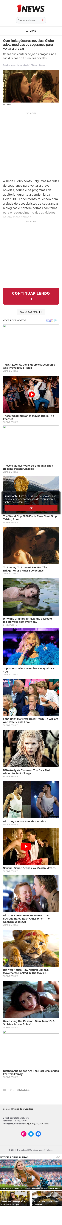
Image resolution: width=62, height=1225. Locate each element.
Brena (42, 65)
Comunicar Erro (29, 312)
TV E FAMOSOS (19, 1090)
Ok (31, 508)
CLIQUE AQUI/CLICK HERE (36, 1123)
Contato (7, 1109)
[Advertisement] (31, 145)
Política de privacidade (22, 1109)
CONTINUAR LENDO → (31, 296)
